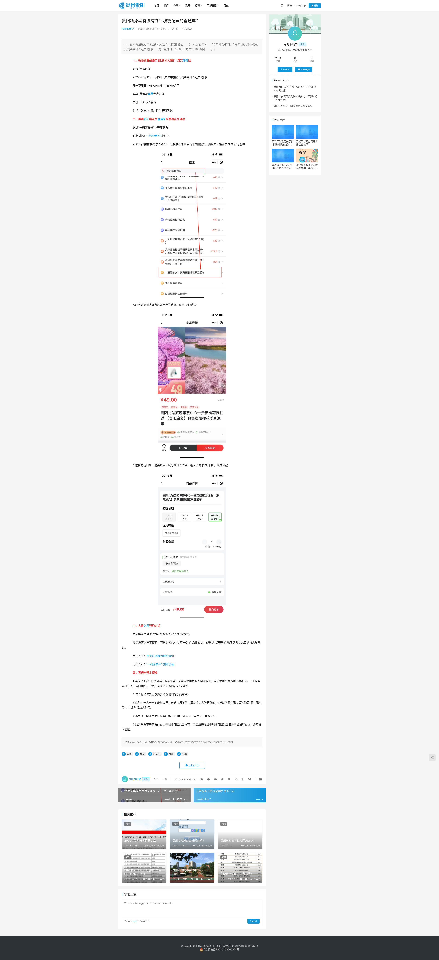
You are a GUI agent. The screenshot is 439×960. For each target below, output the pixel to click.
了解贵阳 (212, 5)
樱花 (185, 60)
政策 (187, 5)
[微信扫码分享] (215, 779)
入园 (146, 625)
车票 (150, 94)
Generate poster (187, 779)
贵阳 (146, 119)
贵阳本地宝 (128, 28)
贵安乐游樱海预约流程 (160, 656)
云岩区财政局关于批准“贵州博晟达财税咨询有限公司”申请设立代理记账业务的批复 (282, 143)
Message (305, 69)
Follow (286, 69)
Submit (253, 921)
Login (134, 921)
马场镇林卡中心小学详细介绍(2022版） (282, 166)
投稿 (315, 5)
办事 (175, 5)
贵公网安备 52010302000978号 (221, 949)
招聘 (197, 5)
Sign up (301, 5)
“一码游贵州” (153, 135)
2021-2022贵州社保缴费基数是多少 (293, 105)
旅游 (224, 857)
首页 (156, 5)
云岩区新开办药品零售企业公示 (307, 143)
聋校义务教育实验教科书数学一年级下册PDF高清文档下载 (307, 166)
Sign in (290, 5)
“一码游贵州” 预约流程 (160, 664)
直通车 (161, 119)
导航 (226, 5)
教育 (128, 824)
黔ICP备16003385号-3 (245, 946)
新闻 (166, 5)
